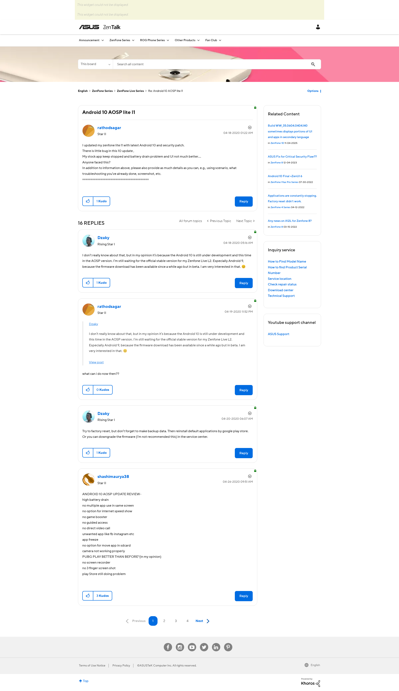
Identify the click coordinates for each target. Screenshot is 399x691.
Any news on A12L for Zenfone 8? (290, 221)
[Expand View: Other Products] (198, 40)
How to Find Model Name (287, 261)
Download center (280, 290)
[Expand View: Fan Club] (220, 40)
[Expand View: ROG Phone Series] (168, 40)
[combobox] (217, 64)
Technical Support (281, 296)
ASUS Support (278, 334)
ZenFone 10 (277, 143)
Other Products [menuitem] (185, 40)
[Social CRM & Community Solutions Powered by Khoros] (310, 682)
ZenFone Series (102, 91)
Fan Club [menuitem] (211, 40)
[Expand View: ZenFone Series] (133, 40)
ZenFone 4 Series (280, 207)
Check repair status (282, 284)
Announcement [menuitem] (89, 40)
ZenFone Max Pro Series (284, 182)
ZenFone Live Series (130, 91)
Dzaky (93, 324)
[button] (88, 201)
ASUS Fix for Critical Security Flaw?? (292, 157)
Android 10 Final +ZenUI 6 (285, 176)
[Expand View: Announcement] (103, 40)
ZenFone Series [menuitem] (120, 40)
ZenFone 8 (277, 162)
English (83, 91)
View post (96, 362)
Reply (243, 201)
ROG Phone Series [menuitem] (152, 40)
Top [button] (86, 681)
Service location (279, 279)
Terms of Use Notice (92, 666)
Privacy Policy (121, 666)
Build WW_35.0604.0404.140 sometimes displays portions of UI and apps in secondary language (290, 131)
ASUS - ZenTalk (100, 27)
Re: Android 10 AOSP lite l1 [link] (165, 91)
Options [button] (312, 91)
